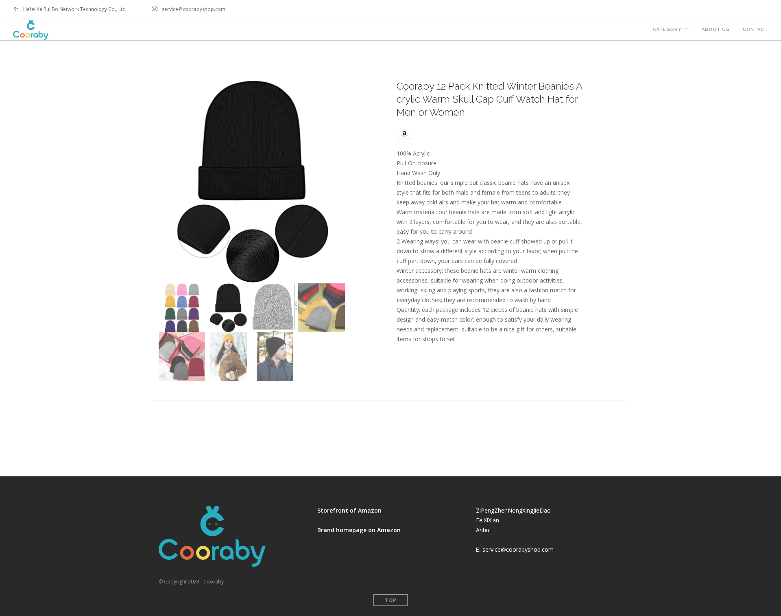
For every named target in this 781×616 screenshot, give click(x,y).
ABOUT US (716, 29)
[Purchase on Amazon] (404, 133)
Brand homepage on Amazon (359, 530)
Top (391, 600)
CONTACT (755, 29)
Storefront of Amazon (349, 510)
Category (667, 29)
